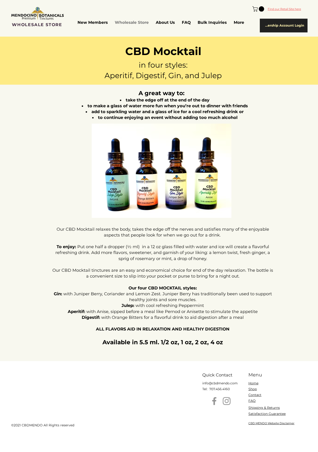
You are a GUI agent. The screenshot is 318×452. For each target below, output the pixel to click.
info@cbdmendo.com (220, 383)
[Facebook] (214, 401)
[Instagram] (226, 401)
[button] (258, 9)
